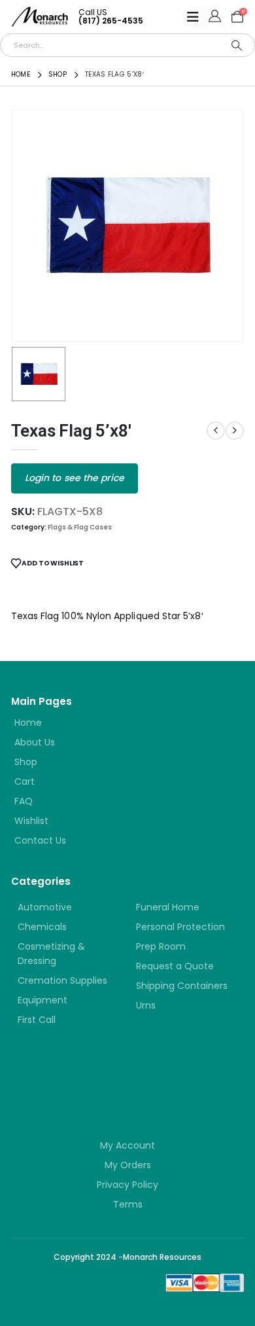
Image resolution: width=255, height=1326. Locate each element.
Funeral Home (167, 907)
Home (28, 722)
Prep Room (161, 946)
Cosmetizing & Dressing (51, 953)
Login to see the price (74, 477)
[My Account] (214, 17)
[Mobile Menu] (197, 17)
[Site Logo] (40, 17)
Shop (25, 761)
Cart (24, 781)
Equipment (42, 1000)
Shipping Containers (182, 985)
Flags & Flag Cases (80, 527)
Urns (146, 1005)
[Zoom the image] (89, 1076)
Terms (128, 1204)
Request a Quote (175, 966)
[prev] (216, 430)
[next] (235, 430)
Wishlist (31, 820)
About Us (34, 742)
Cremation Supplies (62, 980)
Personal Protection (180, 926)
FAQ (23, 801)
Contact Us (40, 840)
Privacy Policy (127, 1184)
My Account (127, 1145)
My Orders (128, 1165)
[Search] (236, 45)
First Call (37, 1019)
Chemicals (42, 926)
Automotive (45, 907)
